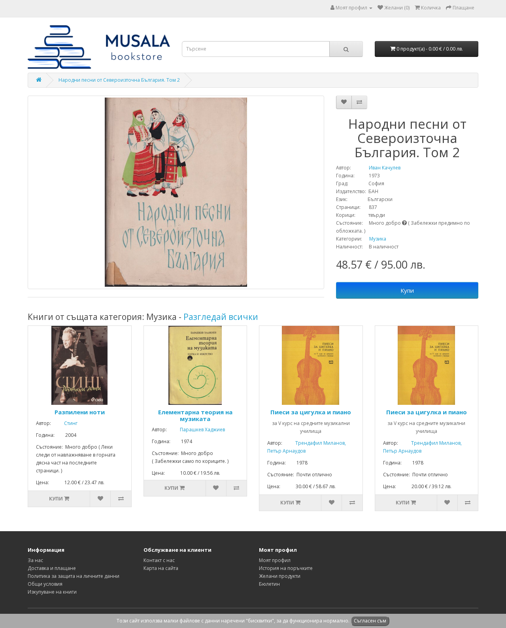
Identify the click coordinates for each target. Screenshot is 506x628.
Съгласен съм (370, 620)
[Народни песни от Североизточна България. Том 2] (176, 192)
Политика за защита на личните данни (73, 576)
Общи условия (45, 584)
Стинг (64, 423)
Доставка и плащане (52, 568)
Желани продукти (279, 576)
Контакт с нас (159, 560)
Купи (407, 290)
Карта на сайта (160, 568)
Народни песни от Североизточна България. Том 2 (119, 80)
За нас (35, 560)
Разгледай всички (220, 316)
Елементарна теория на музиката (195, 415)
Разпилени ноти (80, 412)
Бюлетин (269, 584)
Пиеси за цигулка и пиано (310, 412)
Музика (377, 238)
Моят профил (275, 560)
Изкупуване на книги (52, 592)
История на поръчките (286, 568)
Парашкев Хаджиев (196, 429)
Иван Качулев (376, 167)
